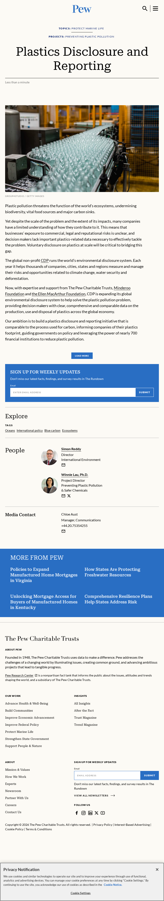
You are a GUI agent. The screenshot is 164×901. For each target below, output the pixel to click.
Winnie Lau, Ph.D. (74, 474)
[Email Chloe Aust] (63, 531)
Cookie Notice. (113, 884)
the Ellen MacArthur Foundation (58, 293)
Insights (80, 695)
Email (13, 385)
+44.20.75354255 (74, 525)
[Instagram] (83, 813)
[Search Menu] (145, 8)
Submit (144, 392)
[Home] (42, 638)
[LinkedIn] (90, 813)
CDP (45, 260)
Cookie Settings (81, 893)
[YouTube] (102, 813)
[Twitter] (96, 813)
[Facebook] (76, 813)
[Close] (157, 869)
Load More (82, 355)
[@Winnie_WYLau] (69, 496)
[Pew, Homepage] (82, 8)
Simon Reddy (71, 449)
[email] (63, 465)
